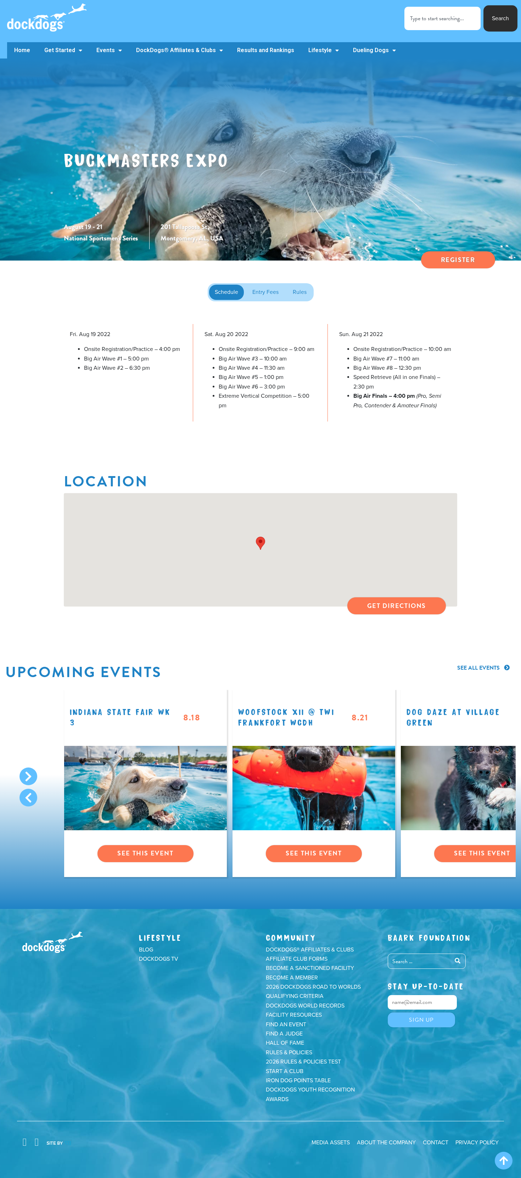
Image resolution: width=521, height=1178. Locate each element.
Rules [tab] (300, 292)
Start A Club (284, 1071)
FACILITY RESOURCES (294, 1014)
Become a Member (292, 977)
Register (458, 259)
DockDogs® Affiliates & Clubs (176, 50)
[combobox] (442, 18)
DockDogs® (52, 942)
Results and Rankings (265, 50)
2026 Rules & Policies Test (303, 1061)
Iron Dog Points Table (298, 1080)
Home (22, 50)
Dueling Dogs (371, 50)
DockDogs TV (158, 958)
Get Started (59, 50)
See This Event (145, 853)
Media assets (331, 1142)
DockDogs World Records (305, 1005)
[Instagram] (36, 1142)
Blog (146, 949)
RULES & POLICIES (289, 1052)
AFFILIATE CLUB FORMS (296, 958)
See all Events (479, 668)
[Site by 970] (58, 1142)
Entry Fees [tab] (265, 292)
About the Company (386, 1142)
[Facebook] (24, 1142)
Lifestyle (320, 50)
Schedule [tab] (226, 292)
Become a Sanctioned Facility (310, 968)
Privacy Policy (477, 1142)
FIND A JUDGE (284, 1033)
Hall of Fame (285, 1042)
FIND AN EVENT (286, 1024)
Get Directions (396, 605)
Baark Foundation (429, 936)
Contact (435, 1142)
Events (105, 50)
